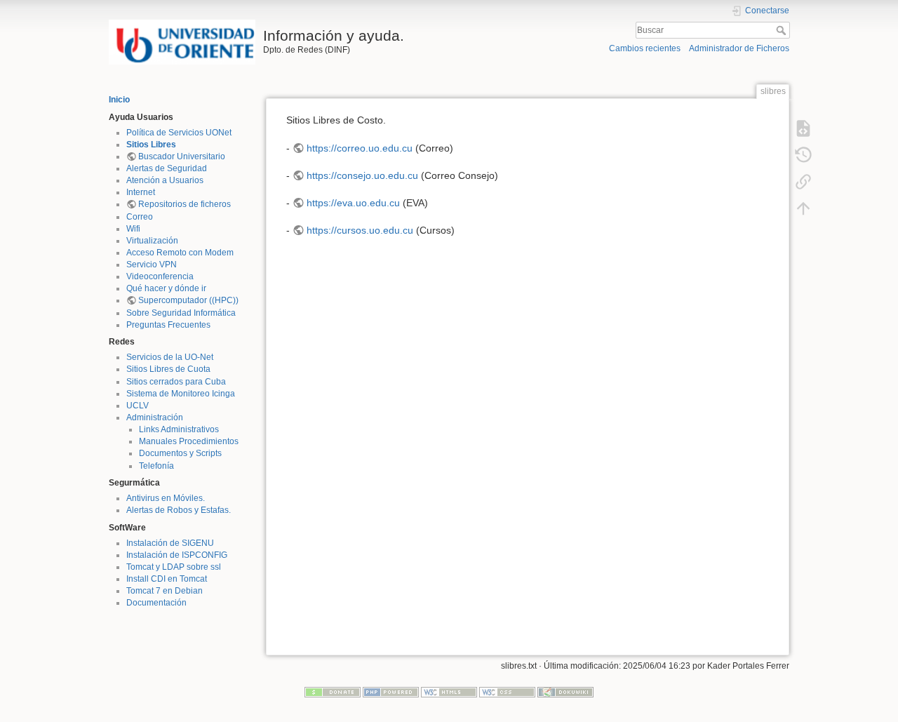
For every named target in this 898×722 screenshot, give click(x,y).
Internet (140, 192)
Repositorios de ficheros (184, 204)
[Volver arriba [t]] (803, 207)
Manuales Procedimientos (189, 441)
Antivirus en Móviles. (165, 498)
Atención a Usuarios (164, 180)
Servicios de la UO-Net (169, 357)
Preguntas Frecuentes (168, 325)
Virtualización (152, 241)
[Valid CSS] (507, 692)
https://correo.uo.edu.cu (360, 148)
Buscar (782, 30)
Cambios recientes (645, 48)
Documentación (156, 603)
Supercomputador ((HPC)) (188, 300)
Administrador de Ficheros (739, 48)
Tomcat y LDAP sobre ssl (173, 567)
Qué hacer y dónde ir (166, 288)
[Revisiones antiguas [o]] (803, 154)
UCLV (137, 405)
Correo (139, 217)
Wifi (133, 229)
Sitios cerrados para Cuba (176, 382)
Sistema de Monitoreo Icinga (180, 394)
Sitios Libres (151, 144)
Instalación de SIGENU (170, 543)
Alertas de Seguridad (166, 168)
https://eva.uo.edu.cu (353, 202)
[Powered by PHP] (391, 692)
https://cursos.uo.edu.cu (360, 230)
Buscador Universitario (181, 156)
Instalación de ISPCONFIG (176, 555)
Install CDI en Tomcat (166, 579)
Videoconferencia (160, 276)
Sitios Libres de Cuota (168, 369)
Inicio (119, 100)
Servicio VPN (151, 264)
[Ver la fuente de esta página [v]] (803, 127)
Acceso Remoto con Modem (180, 253)
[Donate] (332, 692)
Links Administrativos (179, 429)
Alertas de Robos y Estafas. (178, 510)
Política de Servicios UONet (179, 133)
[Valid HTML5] (449, 692)
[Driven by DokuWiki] (565, 692)
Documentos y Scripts (180, 453)
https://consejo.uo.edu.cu (362, 175)
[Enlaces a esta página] (803, 181)
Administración (154, 417)
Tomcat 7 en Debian (164, 591)
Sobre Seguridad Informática (181, 313)
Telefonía (156, 466)
